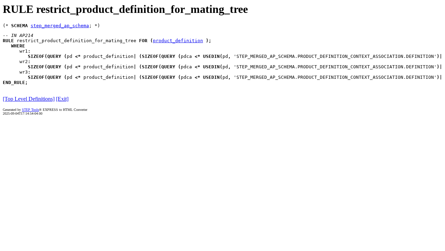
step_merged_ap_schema (60, 25)
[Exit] (62, 99)
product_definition (178, 40)
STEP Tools (30, 110)
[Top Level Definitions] (29, 99)
